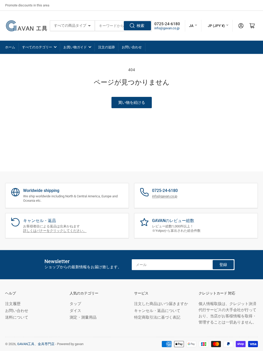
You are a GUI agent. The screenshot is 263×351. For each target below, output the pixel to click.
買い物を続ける (131, 102)
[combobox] (123, 25)
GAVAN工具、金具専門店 (35, 344)
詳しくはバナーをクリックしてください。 (55, 231)
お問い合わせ (132, 47)
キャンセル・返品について (157, 310)
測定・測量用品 (83, 317)
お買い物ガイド (75, 47)
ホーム (10, 47)
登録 (223, 264)
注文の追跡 (106, 47)
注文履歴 (13, 303)
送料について (16, 317)
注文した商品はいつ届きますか (161, 303)
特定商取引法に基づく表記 (157, 317)
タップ (75, 303)
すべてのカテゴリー (37, 47)
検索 (140, 25)
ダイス (75, 310)
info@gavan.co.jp (167, 28)
